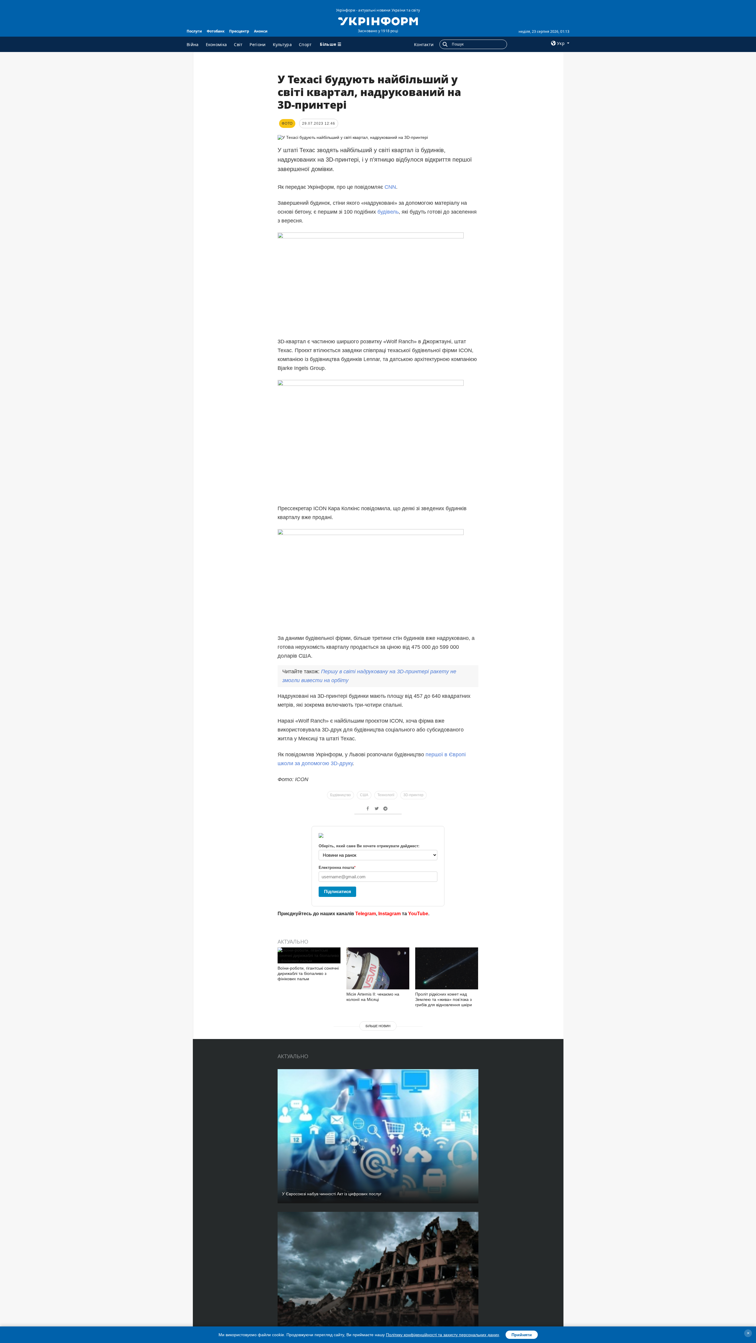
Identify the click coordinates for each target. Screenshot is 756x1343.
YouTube (418, 913)
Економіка (216, 44)
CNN (390, 187)
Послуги (194, 31)
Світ (238, 44)
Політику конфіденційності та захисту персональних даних (442, 1334)
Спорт (305, 44)
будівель (388, 212)
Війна (193, 44)
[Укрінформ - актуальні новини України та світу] (378, 20)
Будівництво (340, 795)
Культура (282, 44)
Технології (385, 795)
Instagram (389, 913)
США (364, 795)
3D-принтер (413, 795)
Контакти (424, 44)
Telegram (365, 913)
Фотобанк (215, 31)
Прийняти (521, 1334)
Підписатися (337, 891)
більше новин (378, 1026)
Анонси (261, 31)
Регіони (257, 44)
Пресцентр (239, 31)
